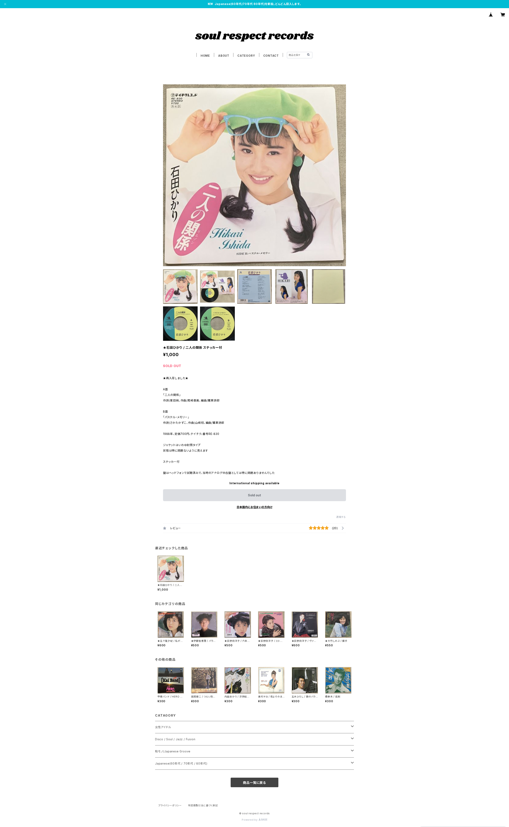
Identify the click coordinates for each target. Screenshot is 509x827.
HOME (205, 55)
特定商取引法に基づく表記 (203, 805)
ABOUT (223, 55)
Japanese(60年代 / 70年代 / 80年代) (181, 763)
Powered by (250, 819)
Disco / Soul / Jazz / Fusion (175, 739)
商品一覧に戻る (254, 783)
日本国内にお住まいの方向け (254, 507)
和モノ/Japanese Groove (172, 751)
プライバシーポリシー (170, 805)
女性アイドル (163, 727)
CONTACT (271, 55)
